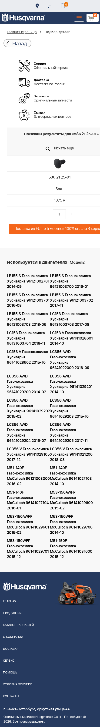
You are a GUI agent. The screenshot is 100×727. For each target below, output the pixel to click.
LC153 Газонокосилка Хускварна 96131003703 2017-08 (69, 319)
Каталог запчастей (18, 625)
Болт (60, 189)
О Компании (13, 637)
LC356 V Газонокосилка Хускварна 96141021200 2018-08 (71, 454)
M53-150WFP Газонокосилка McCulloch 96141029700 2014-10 (71, 524)
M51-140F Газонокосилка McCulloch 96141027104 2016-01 (28, 500)
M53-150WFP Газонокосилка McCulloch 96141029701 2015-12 (28, 549)
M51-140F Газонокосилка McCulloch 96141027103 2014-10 (71, 476)
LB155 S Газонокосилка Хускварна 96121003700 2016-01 (70, 281)
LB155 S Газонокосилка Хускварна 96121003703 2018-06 (27, 319)
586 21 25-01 (60, 177)
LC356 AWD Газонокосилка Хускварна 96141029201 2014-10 (71, 384)
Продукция (12, 613)
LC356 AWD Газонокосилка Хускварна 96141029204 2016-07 (26, 433)
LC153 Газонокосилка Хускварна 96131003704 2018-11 (26, 338)
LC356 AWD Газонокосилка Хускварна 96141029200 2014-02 (26, 384)
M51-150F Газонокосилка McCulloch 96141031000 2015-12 (71, 549)
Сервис (9, 661)
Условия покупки (17, 684)
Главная (9, 601)
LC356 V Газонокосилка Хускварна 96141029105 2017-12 (28, 454)
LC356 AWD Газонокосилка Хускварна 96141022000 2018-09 (69, 360)
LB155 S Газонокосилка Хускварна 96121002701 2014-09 (28, 281)
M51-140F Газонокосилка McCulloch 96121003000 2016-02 (28, 476)
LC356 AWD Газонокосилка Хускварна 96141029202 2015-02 (28, 408)
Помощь (10, 672)
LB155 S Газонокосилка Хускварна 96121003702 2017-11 (71, 300)
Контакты (50, 5)
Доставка (37, 5)
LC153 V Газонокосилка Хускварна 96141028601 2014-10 (71, 338)
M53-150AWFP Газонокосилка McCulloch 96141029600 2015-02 (71, 500)
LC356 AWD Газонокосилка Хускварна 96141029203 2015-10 (69, 408)
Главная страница (22, 32)
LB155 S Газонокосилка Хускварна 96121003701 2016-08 (28, 300)
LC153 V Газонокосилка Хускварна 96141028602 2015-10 (27, 357)
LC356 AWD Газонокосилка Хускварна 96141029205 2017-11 (69, 433)
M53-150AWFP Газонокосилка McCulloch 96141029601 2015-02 (28, 524)
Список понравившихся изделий (62, 5)
